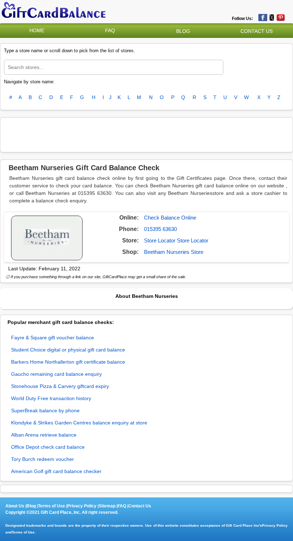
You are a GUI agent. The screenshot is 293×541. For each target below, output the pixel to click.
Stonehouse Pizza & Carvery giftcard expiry (60, 386)
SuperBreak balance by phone (45, 410)
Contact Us (139, 505)
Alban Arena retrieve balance (43, 435)
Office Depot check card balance (48, 447)
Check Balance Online (170, 218)
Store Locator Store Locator (176, 240)
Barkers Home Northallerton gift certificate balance (68, 362)
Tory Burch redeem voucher (42, 459)
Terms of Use (51, 505)
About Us (14, 505)
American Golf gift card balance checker (56, 471)
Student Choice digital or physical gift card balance (68, 350)
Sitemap (107, 505)
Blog (31, 505)
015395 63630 (160, 229)
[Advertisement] (146, 134)
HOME (36, 30)
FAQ (110, 30)
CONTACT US (256, 31)
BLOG (183, 31)
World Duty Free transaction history (51, 398)
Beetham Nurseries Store (173, 252)
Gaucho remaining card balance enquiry (56, 374)
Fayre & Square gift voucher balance (52, 337)
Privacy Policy (81, 505)
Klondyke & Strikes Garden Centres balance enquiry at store (79, 423)
